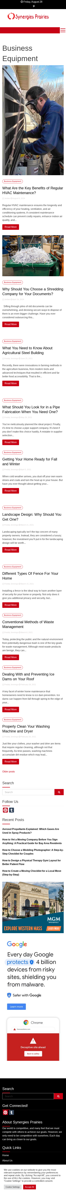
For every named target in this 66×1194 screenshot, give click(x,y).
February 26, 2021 (28, 737)
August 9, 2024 (18, 198)
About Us (7, 1160)
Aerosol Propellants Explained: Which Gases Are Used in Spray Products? (30, 831)
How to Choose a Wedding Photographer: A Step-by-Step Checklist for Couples (33, 852)
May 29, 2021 (26, 417)
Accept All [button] (29, 1187)
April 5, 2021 (25, 469)
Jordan (7, 198)
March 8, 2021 (26, 632)
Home (5, 1155)
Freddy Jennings (11, 358)
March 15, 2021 (27, 584)
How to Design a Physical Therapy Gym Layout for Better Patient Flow (31, 862)
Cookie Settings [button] (13, 1187)
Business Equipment (12, 181)
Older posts (8, 771)
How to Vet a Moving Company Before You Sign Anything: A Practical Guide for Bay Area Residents (32, 841)
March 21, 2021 (27, 525)
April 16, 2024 (18, 299)
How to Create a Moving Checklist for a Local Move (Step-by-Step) (31, 873)
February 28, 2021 (28, 685)
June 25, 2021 (26, 358)
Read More (11, 227)
